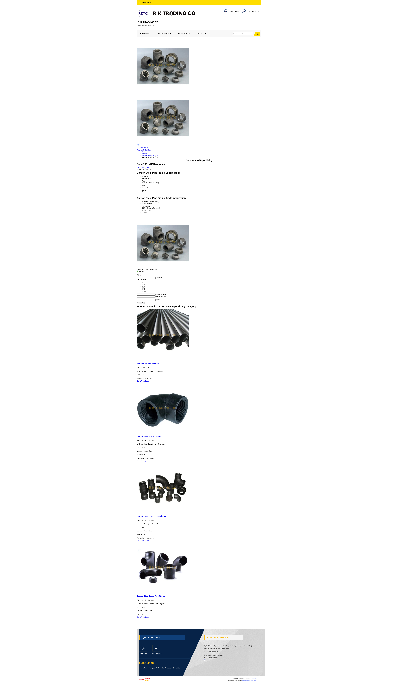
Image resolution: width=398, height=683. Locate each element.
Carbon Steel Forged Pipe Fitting (151, 516)
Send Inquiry (144, 148)
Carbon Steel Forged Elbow (149, 436)
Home (144, 152)
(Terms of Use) (254, 678)
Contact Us (201, 33)
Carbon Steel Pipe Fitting (150, 155)
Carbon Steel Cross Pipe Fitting (151, 596)
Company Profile (163, 33)
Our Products (183, 33)
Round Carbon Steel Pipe (148, 364)
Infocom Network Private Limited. (249, 680)
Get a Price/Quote (143, 168)
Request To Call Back (144, 150)
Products (145, 153)
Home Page (144, 33)
